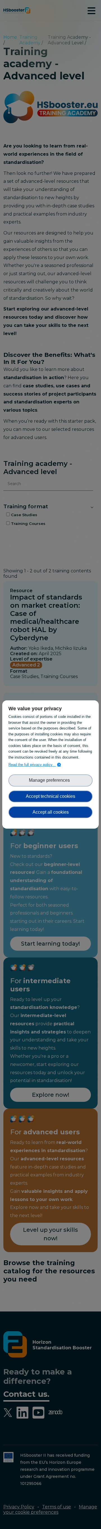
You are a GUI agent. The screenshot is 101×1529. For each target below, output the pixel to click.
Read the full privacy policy (32, 765)
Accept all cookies (51, 812)
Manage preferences (50, 780)
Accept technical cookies (50, 796)
